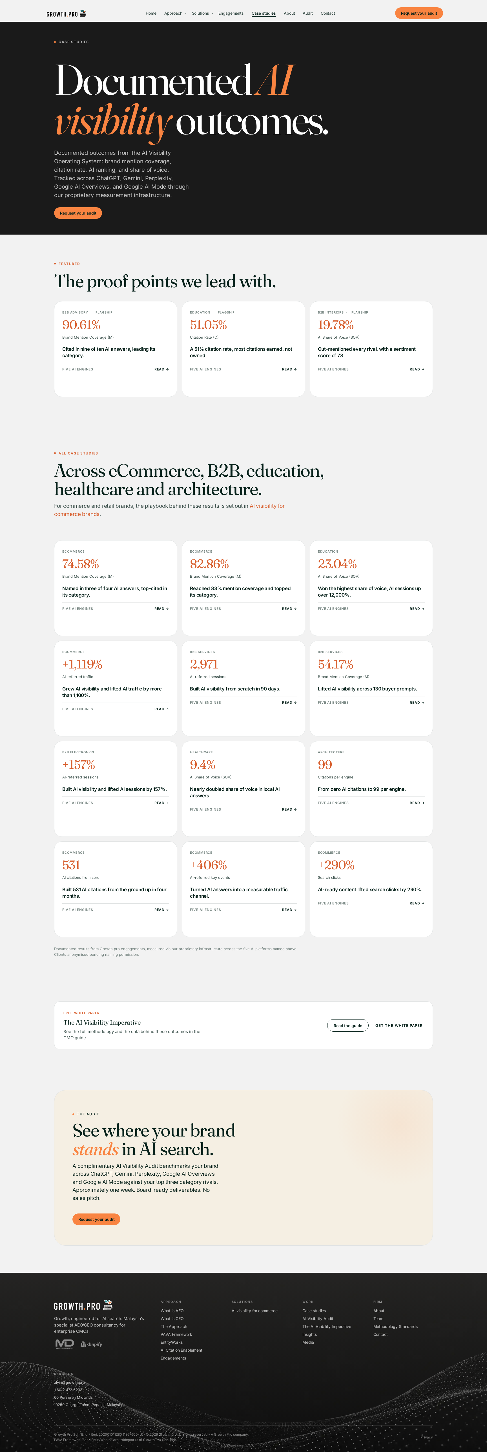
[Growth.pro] (66, 13)
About (289, 13)
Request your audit (419, 13)
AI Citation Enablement (181, 1350)
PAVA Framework (176, 1334)
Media (308, 1342)
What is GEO (172, 1318)
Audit (308, 13)
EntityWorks (171, 1342)
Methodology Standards (395, 1326)
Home (151, 13)
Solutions (202, 13)
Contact (328, 13)
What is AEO (172, 1310)
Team (378, 1318)
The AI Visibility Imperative (326, 1326)
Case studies (264, 13)
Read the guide (348, 1025)
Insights (309, 1334)
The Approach (174, 1326)
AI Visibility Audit (317, 1318)
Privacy (426, 1437)
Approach (175, 13)
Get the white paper (398, 1025)
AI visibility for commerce (255, 1310)
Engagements (231, 13)
